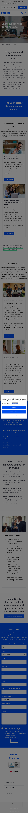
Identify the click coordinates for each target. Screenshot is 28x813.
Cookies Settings (14, 415)
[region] (14, 406)
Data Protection (15, 403)
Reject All (14, 407)
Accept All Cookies (14, 411)
